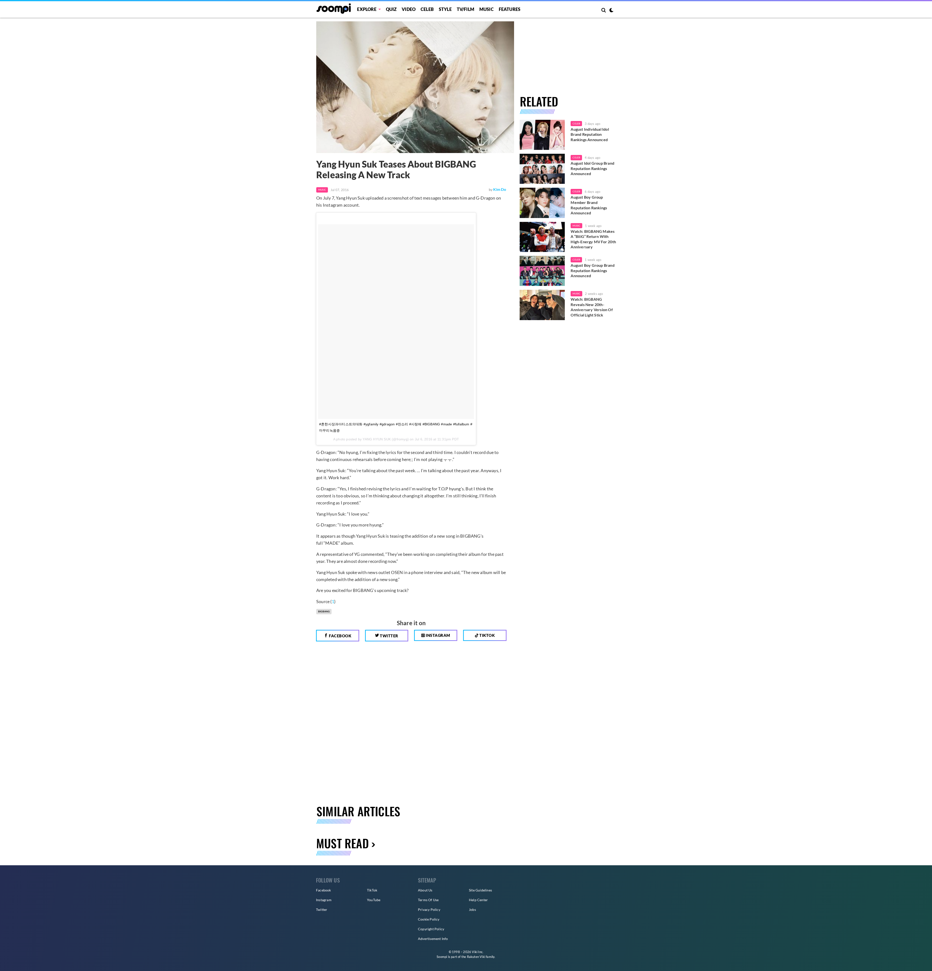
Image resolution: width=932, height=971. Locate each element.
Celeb (427, 9)
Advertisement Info (433, 939)
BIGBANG (324, 611)
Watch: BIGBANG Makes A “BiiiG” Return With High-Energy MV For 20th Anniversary (593, 239)
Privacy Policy (429, 909)
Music (486, 9)
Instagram (437, 635)
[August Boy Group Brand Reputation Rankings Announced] (542, 271)
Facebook (339, 635)
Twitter (388, 635)
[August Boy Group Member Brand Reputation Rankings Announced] (542, 203)
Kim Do (499, 189)
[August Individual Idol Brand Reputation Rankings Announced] (542, 135)
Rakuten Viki (476, 957)
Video (409, 9)
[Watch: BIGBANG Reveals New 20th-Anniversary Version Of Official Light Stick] (542, 305)
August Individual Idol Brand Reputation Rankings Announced (590, 134)
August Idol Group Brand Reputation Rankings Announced (592, 168)
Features (510, 9)
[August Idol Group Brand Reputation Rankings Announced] (542, 169)
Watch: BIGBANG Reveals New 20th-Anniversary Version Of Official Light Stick (592, 307)
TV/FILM (465, 9)
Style (445, 9)
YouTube (373, 900)
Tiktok (487, 635)
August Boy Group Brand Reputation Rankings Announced (592, 270)
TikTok (372, 890)
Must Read (342, 843)
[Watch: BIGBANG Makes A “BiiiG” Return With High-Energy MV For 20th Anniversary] (542, 237)
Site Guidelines (480, 890)
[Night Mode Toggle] (611, 10)
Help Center (478, 900)
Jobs (472, 909)
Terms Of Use (428, 900)
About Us (425, 890)
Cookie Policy (429, 919)
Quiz (391, 9)
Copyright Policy (431, 929)
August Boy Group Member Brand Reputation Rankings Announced (589, 205)
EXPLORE (366, 9)
